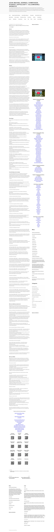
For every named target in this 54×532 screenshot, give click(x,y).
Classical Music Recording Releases (36, 234)
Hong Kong (38, 199)
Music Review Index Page (35, 269)
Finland (38, 198)
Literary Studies (16, 17)
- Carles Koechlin (34, 237)
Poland (38, 208)
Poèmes (33, 275)
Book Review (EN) (34, 286)
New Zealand (38, 205)
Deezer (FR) (19, 430)
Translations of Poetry (23, 17)
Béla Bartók (38, 113)
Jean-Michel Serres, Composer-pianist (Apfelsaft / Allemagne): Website (24, 4)
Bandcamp (20, 431)
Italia (38, 190)
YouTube (34, 17)
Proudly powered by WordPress (13, 530)
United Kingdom (38, 187)
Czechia (38, 196)
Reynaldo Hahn (38, 119)
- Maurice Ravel (34, 242)
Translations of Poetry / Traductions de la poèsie (38, 273)
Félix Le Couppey (38, 124)
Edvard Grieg (38, 121)
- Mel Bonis (33, 239)
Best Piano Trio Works (38, 169)
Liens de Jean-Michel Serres (19, 419)
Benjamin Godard (38, 125)
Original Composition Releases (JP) (36, 295)
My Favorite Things (34, 277)
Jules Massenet (38, 118)
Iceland (38, 200)
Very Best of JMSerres (27, 490)
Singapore (38, 210)
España (38, 191)
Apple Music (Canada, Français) (19, 426)
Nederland (25, 515)
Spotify (19, 423)
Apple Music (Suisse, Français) (19, 425)
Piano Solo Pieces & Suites (38, 180)
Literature (10, 503)
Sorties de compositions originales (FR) (37, 301)
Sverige (38, 212)
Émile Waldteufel (38, 120)
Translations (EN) (34, 305)
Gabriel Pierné (38, 122)
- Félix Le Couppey (34, 254)
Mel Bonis (38, 109)
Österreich (38, 207)
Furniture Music (38, 181)
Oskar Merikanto (38, 111)
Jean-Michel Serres (19, 24)
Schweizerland (38, 209)
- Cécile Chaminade (34, 249)
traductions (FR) (34, 304)
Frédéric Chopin (38, 140)
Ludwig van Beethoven (38, 139)
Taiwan (43, 517)
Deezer (25, 523)
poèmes (33, 298)
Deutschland (38, 189)
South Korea (38, 211)
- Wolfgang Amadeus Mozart (35, 256)
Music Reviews (11, 17)
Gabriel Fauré (38, 110)
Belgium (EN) (38, 194)
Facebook (25, 525)
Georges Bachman (19, 493)
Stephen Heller (38, 123)
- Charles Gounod (34, 246)
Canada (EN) (38, 186)
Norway (38, 206)
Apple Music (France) (19, 424)
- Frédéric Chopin (34, 244)
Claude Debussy (38, 102)
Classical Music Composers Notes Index (14, 498)
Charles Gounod (38, 150)
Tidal (26, 523)
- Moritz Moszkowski (34, 251)
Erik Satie (38, 101)
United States (38, 185)
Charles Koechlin (38, 108)
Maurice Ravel (38, 103)
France (38, 188)
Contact (10, 508)
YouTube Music (39, 17)
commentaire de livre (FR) (35, 289)
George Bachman (38, 160)
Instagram (28, 525)
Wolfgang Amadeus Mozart (38, 104)
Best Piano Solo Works (38, 168)
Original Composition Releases (16, 15)
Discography (32, 15)
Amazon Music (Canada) (19, 429)
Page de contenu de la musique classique (19, 411)
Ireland (38, 201)
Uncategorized (34, 307)
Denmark (38, 197)
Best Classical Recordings (38, 129)
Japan (38, 226)
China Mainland (38, 195)
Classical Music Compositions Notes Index (14, 500)
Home (10, 15)
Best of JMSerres (38, 167)
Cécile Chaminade (38, 115)
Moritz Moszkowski (38, 112)
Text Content (29, 17)
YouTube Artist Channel (19, 421)
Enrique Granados (38, 114)
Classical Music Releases (25, 15)
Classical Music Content (38, 15)
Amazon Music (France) (19, 428)
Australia (38, 225)
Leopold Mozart (38, 161)
